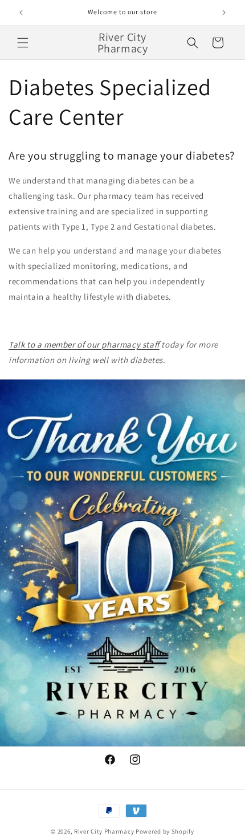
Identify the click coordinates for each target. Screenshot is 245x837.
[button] (22, 42)
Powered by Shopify (165, 831)
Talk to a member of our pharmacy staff (84, 344)
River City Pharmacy (104, 831)
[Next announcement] (223, 12)
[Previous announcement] (21, 12)
